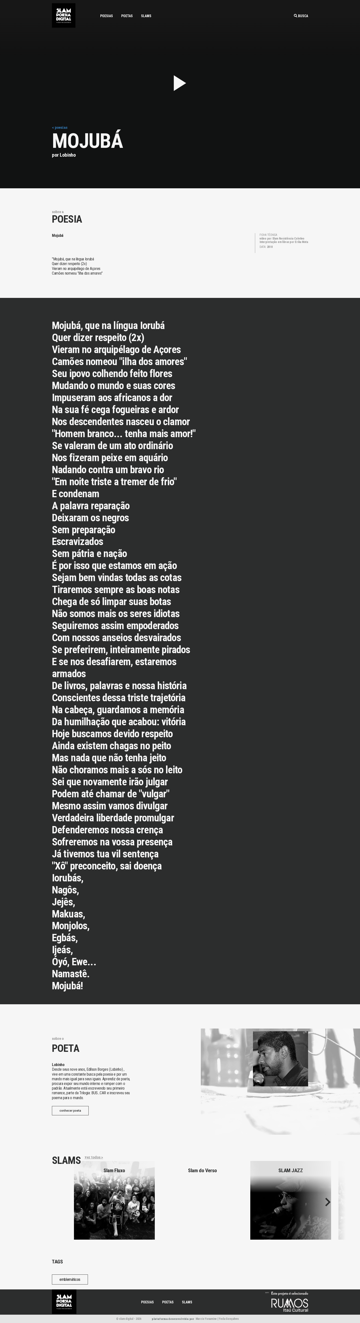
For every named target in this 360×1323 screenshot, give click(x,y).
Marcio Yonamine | (207, 1319)
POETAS (127, 16)
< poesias (59, 127)
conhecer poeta (70, 1110)
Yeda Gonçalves (229, 1319)
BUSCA (302, 16)
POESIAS (106, 16)
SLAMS (146, 16)
